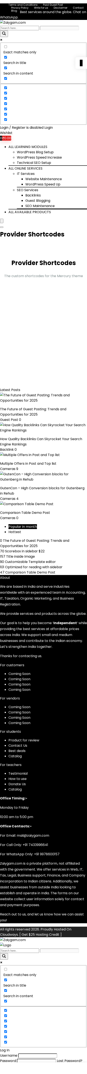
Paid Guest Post (53, 5)
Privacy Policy (20, 8)
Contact (78, 8)
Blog (14, 10)
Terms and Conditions (23, 5)
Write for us (41, 8)
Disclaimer (60, 8)
